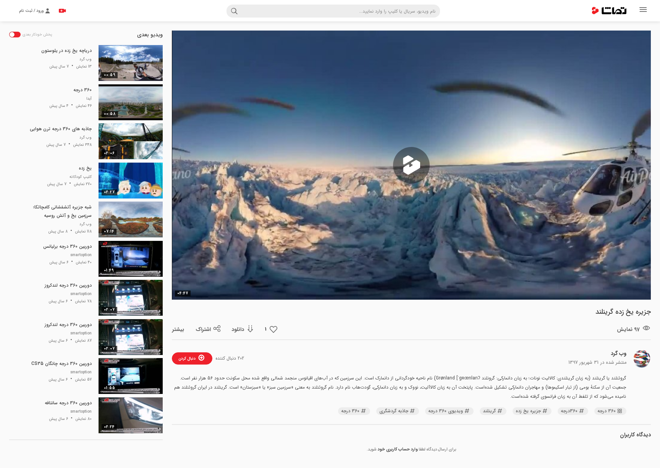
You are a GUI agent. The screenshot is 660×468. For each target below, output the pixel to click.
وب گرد (618, 353)
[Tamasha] (609, 11)
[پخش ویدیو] (411, 165)
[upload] (62, 11)
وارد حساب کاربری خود (397, 449)
